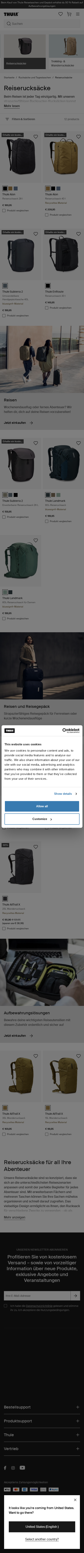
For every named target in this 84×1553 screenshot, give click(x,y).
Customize (39, 819)
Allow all (42, 806)
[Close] (75, 1500)
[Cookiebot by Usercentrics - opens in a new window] (62, 730)
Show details (63, 793)
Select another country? (42, 1539)
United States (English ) (42, 1527)
